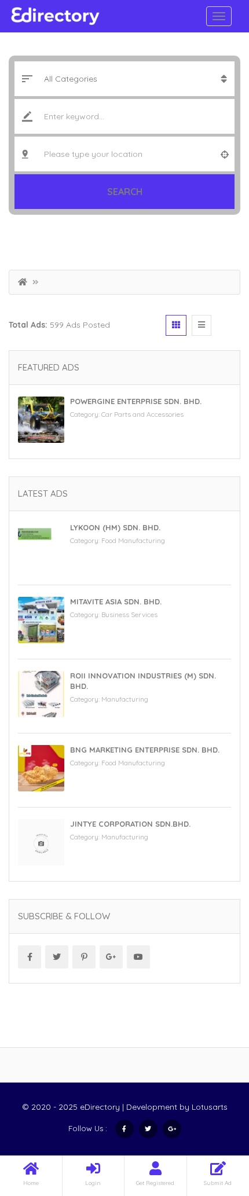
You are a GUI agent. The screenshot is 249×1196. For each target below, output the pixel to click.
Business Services (129, 614)
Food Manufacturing (133, 540)
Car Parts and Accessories (142, 414)
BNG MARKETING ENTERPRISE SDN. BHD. (144, 749)
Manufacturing (124, 699)
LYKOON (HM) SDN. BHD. (115, 527)
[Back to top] (211, 1123)
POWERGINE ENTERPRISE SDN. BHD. (136, 401)
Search (124, 191)
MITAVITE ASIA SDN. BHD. (116, 601)
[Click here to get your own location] (225, 154)
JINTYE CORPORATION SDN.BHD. (130, 823)
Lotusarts (210, 1107)
